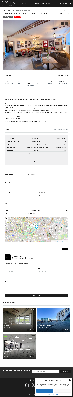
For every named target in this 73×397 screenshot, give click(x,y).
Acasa (24, 3)
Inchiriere (5, 16)
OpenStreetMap (60, 241)
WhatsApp (30, 258)
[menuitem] (65, 3)
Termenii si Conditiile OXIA (38, 292)
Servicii (50, 3)
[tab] (62, 23)
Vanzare (11, 16)
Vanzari (29, 3)
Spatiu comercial (11, 10)
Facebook (26, 380)
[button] (70, 380)
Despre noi (44, 3)
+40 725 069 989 (19, 258)
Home (5, 10)
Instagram (34, 380)
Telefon (39, 268)
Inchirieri (36, 3)
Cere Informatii (36, 295)
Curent (10, 196)
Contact (56, 3)
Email (6, 275)
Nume (6, 268)
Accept (44, 391)
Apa (10, 192)
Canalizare (43, 192)
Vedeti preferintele (62, 391)
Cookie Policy (50, 394)
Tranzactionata (17, 16)
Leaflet (53, 241)
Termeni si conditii (55, 394)
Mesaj (6, 281)
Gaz (41, 196)
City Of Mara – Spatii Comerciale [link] (47, 325)
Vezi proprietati (65, 249)
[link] (19, 320)
